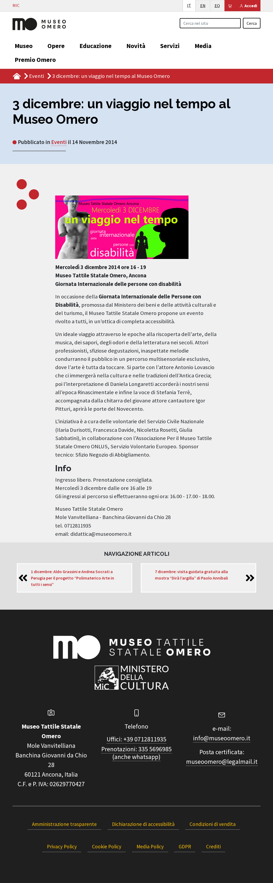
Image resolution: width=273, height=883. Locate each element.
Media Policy (150, 846)
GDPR (185, 846)
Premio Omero (35, 59)
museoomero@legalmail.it (222, 761)
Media (203, 46)
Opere (56, 46)
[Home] (39, 23)
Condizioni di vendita (213, 824)
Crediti (213, 846)
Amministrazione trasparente (64, 824)
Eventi (36, 76)
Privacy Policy (62, 846)
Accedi (250, 5)
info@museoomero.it (221, 738)
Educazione (95, 46)
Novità (135, 46)
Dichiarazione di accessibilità (143, 824)
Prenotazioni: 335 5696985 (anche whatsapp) (136, 753)
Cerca (252, 23)
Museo (24, 46)
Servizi (170, 46)
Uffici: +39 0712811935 (136, 739)
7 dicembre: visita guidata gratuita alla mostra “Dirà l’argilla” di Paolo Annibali (191, 575)
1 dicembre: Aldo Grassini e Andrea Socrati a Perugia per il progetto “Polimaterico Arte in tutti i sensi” (72, 578)
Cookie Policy (106, 846)
